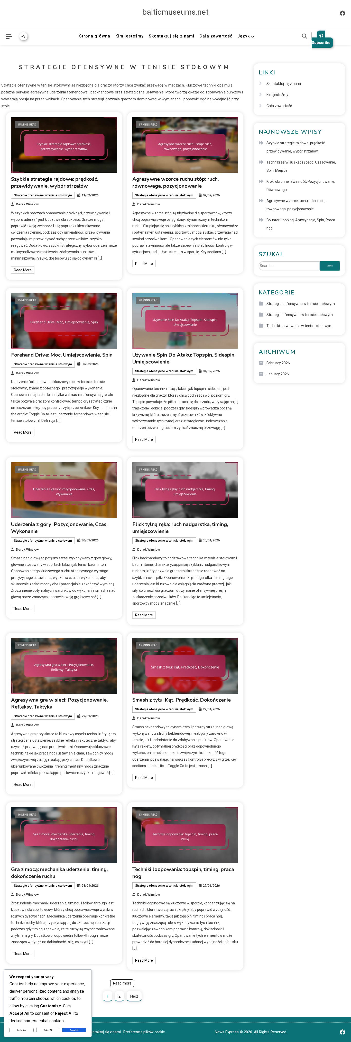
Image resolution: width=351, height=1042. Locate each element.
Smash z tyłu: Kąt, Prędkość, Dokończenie (181, 699)
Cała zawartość (215, 36)
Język (243, 36)
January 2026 (277, 374)
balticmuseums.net (175, 11)
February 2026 (278, 363)
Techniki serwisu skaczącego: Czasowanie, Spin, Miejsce (301, 166)
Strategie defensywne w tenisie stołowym (300, 304)
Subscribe (321, 42)
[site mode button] (23, 36)
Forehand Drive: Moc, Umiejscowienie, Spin (62, 354)
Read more (122, 983)
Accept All (74, 1030)
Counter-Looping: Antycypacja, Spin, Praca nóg (300, 224)
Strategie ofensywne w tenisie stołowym (43, 195)
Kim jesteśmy (129, 36)
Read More (23, 270)
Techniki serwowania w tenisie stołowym (299, 326)
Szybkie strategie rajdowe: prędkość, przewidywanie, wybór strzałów (54, 182)
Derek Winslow (27, 204)
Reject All (48, 1030)
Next (134, 996)
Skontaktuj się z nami (171, 36)
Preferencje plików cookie (144, 1032)
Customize (21, 1030)
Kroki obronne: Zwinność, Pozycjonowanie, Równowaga (300, 185)
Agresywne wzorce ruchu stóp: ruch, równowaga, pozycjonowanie (175, 182)
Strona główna (94, 36)
